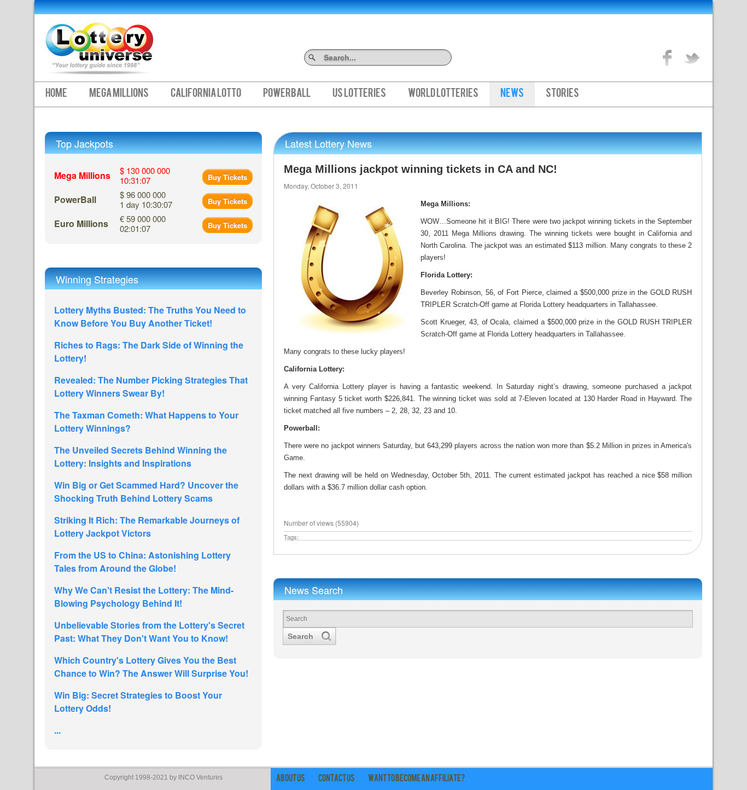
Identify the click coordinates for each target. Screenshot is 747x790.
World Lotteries (443, 94)
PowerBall (287, 94)
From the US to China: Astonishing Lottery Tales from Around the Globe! (142, 561)
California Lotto (206, 94)
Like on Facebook (668, 57)
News (512, 94)
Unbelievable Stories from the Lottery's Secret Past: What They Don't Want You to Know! (149, 631)
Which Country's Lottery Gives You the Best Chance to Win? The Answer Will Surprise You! (151, 666)
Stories (562, 94)
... (57, 730)
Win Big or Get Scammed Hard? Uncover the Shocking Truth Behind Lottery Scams (146, 491)
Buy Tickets (227, 177)
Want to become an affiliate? (416, 779)
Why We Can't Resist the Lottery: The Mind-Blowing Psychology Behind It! (144, 596)
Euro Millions (81, 223)
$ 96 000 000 (146, 199)
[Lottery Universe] (99, 44)
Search (447, 57)
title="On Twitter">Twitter (692, 57)
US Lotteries (359, 94)
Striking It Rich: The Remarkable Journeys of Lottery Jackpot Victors (147, 526)
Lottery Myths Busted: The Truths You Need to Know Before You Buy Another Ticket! (150, 316)
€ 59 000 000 (143, 223)
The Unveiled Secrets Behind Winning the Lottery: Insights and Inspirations (140, 456)
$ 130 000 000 (145, 175)
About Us (290, 779)
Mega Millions (119, 94)
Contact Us (336, 779)
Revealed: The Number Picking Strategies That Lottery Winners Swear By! (151, 386)
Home (56, 94)
